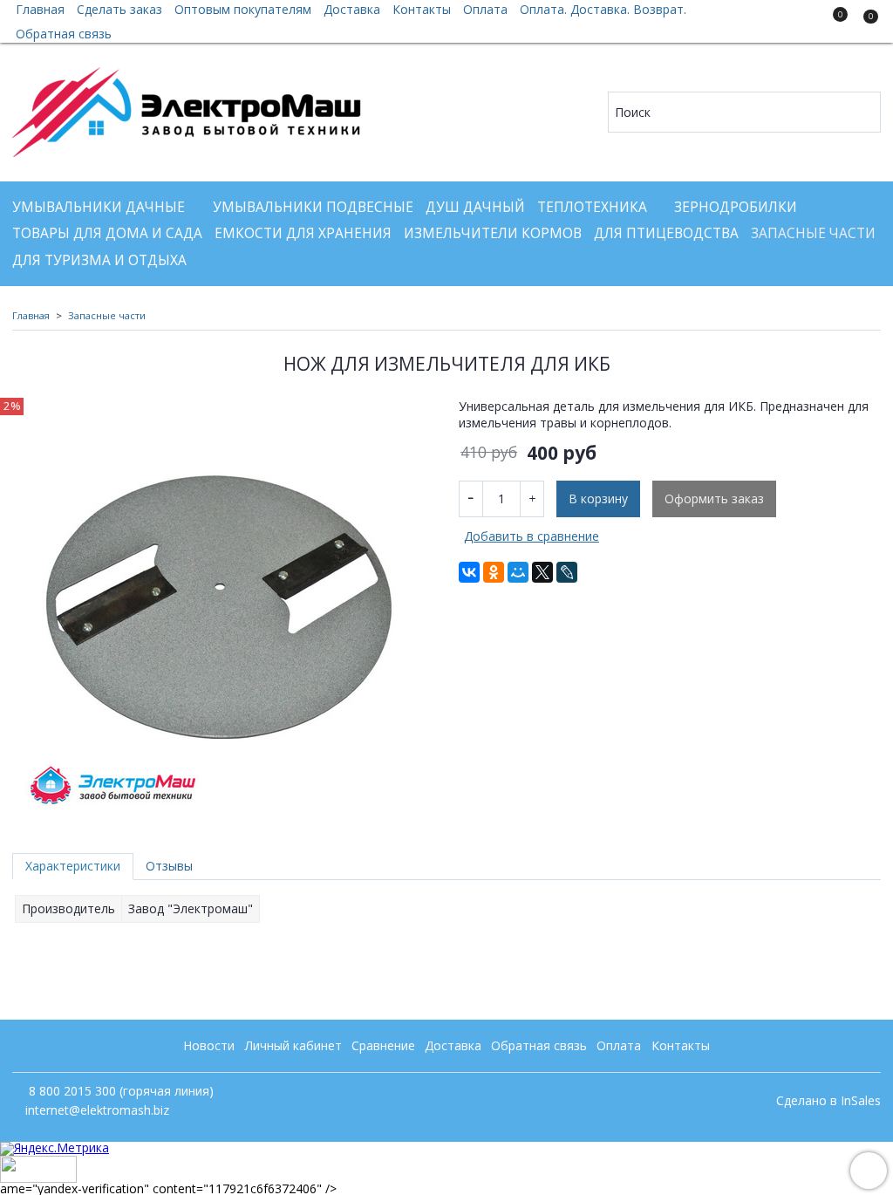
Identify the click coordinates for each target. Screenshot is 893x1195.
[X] (542, 572)
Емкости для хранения (303, 233)
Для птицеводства (666, 233)
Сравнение (383, 1045)
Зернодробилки (735, 207)
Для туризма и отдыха (99, 260)
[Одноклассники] (493, 572)
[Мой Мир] (518, 572)
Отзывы (169, 865)
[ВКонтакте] (469, 572)
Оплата (618, 1045)
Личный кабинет (293, 1045)
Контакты (680, 1045)
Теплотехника (592, 207)
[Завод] (186, 108)
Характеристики (72, 865)
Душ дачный (475, 207)
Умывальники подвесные (313, 207)
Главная (31, 315)
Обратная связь (64, 33)
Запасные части (813, 233)
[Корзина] (862, 24)
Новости (209, 1045)
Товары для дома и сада (107, 233)
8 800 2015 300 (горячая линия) (119, 1090)
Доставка (453, 1045)
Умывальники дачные (98, 207)
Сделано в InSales (828, 1101)
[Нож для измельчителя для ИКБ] (223, 607)
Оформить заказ (714, 498)
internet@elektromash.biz (97, 1110)
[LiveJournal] (566, 572)
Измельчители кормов (493, 233)
